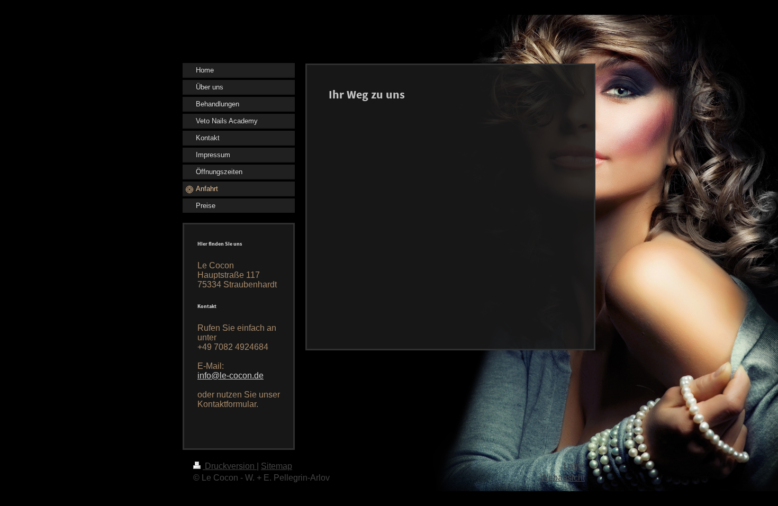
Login (574, 466)
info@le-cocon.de (230, 375)
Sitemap (276, 466)
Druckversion (230, 466)
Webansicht (562, 477)
